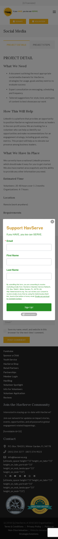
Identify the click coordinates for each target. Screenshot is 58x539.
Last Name (13, 270)
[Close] (52, 221)
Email (10, 241)
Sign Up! (29, 307)
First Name (13, 255)
